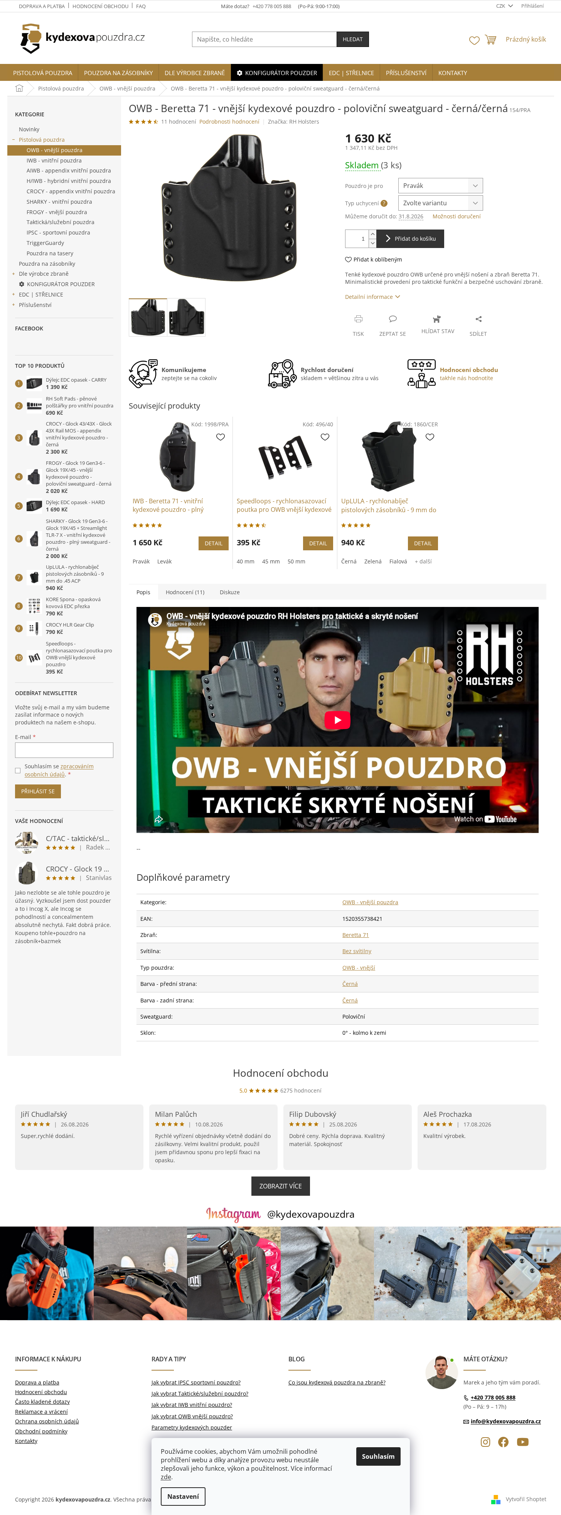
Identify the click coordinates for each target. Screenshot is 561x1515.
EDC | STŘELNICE (41, 294)
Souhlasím (378, 1456)
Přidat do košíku (415, 238)
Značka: (293, 121)
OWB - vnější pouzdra (55, 150)
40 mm (245, 561)
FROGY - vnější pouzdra (57, 212)
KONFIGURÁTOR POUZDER (61, 284)
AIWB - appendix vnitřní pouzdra (69, 170)
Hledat (353, 39)
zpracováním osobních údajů (59, 770)
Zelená (373, 561)
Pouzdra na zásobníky (47, 263)
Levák (164, 561)
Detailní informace (369, 296)
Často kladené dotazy (42, 1401)
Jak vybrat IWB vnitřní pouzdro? (192, 1404)
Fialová (398, 561)
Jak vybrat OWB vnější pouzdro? (192, 1416)
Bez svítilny (356, 951)
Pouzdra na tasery (50, 253)
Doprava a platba (42, 6)
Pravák (141, 561)
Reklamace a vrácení (41, 1411)
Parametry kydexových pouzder (192, 1427)
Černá (349, 561)
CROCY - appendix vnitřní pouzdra (71, 191)
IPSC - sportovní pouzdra (58, 232)
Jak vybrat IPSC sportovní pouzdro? (196, 1382)
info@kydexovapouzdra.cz (506, 1421)
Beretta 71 (355, 934)
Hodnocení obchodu (100, 6)
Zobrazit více (280, 1186)
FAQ (141, 6)
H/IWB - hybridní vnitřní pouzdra (69, 180)
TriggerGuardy (45, 242)
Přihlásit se (38, 791)
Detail (213, 543)
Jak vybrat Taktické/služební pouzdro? (200, 1393)
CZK (501, 5)
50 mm (296, 561)
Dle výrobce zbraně (44, 273)
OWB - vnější (358, 967)
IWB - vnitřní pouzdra (54, 160)
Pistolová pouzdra (42, 139)
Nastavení (183, 1496)
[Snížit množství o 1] (372, 243)
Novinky (29, 129)
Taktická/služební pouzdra (60, 222)
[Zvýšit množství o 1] (372, 234)
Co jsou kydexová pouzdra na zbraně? (337, 1382)
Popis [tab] (143, 592)
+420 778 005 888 (493, 1397)
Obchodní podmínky (41, 1431)
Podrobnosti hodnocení (229, 121)
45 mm (271, 561)
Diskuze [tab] (230, 592)
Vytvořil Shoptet (526, 1499)
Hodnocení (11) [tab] (185, 592)
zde (166, 1477)
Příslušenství (35, 304)
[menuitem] (42, 73)
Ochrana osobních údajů (47, 1421)
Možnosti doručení (457, 216)
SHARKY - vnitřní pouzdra (59, 201)
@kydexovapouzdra (311, 1213)
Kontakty (26, 1441)
